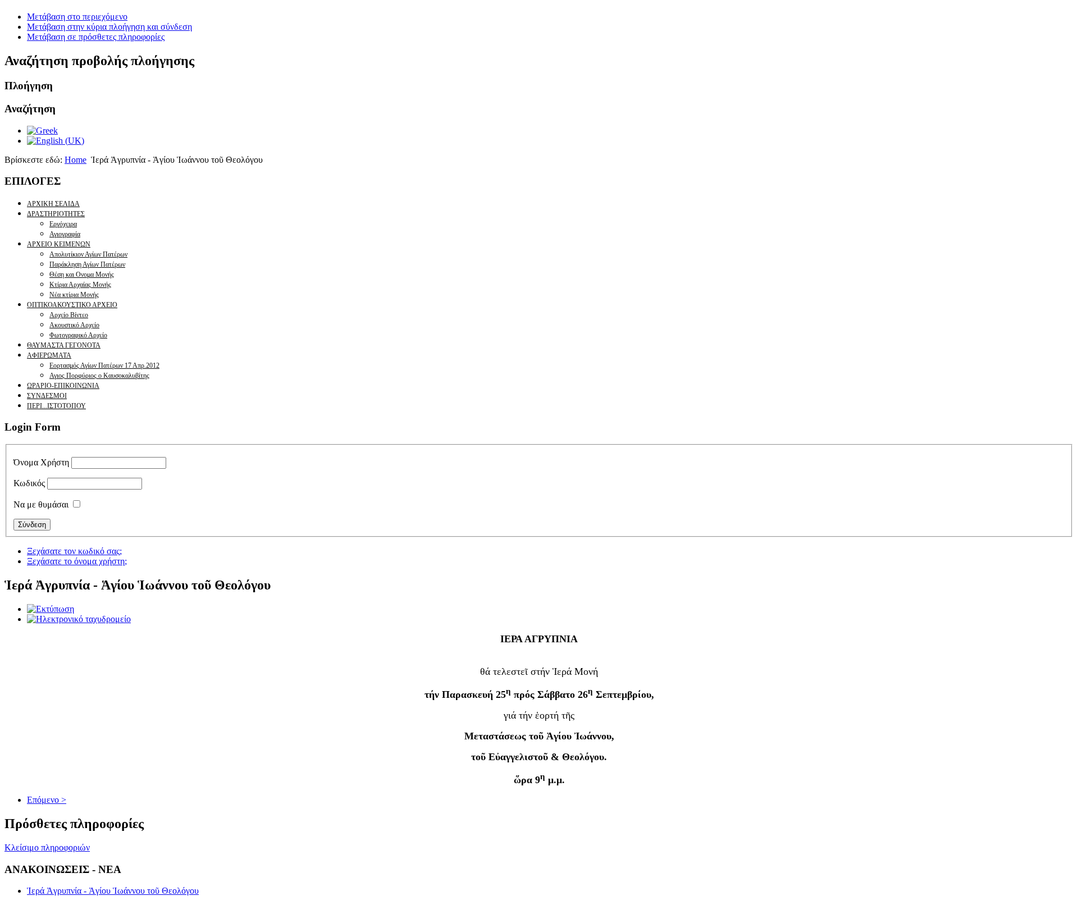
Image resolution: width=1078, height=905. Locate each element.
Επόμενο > (46, 800)
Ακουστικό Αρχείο (74, 325)
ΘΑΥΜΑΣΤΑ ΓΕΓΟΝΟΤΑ (64, 345)
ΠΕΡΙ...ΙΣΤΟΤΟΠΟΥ (56, 406)
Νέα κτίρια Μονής (74, 295)
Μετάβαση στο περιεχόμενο (77, 16)
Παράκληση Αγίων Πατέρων (87, 264)
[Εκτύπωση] (50, 609)
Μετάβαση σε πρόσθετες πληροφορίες (96, 37)
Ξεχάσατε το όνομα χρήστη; (77, 561)
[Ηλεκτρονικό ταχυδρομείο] (79, 619)
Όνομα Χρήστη (41, 462)
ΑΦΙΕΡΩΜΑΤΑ (49, 355)
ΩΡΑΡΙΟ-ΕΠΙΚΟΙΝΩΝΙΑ (63, 386)
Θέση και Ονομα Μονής (81, 274)
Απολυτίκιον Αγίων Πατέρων (88, 254)
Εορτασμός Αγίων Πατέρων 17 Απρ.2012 (104, 365)
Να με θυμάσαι (40, 504)
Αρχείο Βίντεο (68, 315)
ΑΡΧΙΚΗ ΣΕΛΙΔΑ (53, 204)
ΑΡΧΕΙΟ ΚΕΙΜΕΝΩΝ (58, 244)
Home (75, 159)
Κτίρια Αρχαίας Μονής (80, 285)
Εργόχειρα (63, 224)
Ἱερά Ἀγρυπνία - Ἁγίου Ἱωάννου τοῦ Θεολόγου (113, 890)
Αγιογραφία (64, 234)
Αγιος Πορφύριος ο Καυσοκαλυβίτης (99, 376)
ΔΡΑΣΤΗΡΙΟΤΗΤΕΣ (56, 214)
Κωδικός (29, 483)
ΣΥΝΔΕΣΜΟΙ (47, 396)
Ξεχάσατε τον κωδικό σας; (74, 551)
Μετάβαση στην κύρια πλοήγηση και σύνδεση (109, 26)
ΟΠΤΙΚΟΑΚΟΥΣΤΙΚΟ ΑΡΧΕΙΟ (72, 305)
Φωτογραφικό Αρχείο (78, 335)
